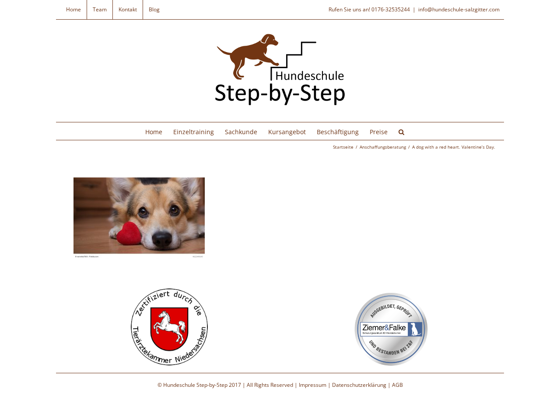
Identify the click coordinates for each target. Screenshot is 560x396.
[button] (401, 131)
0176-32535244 (390, 9)
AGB (397, 385)
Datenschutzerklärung (359, 385)
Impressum (312, 385)
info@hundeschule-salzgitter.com (459, 9)
